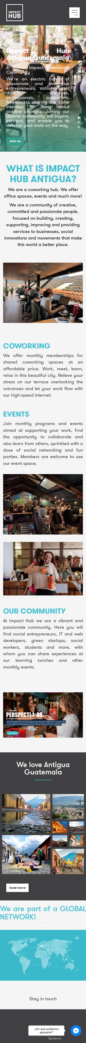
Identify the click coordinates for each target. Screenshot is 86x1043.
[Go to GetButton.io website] (55, 1038)
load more (17, 887)
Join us (15, 141)
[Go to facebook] (76, 1030)
